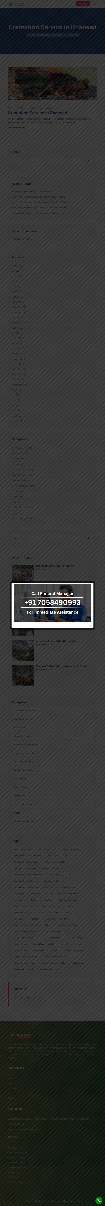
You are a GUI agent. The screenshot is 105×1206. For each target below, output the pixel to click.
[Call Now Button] (98, 1200)
